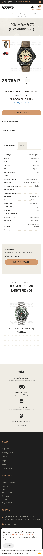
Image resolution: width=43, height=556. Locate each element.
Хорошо (8, 545)
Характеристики (9, 146)
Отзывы (22, 146)
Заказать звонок (24, 2)
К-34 (34, 14)
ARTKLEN (25, 554)
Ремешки (5, 464)
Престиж (5, 457)
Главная (8, 14)
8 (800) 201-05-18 (10, 2)
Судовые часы (7, 468)
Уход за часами (7, 503)
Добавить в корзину (21, 113)
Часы (15, 14)
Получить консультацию (21, 262)
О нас (4, 489)
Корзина (38, 9)
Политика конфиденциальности (25, 550)
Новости (5, 486)
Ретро (4, 461)
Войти (32, 9)
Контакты (5, 496)
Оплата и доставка (9, 483)
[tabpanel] (21, 314)
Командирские (25, 14)
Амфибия (5, 449)
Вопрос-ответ (7, 493)
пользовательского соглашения (24, 535)
